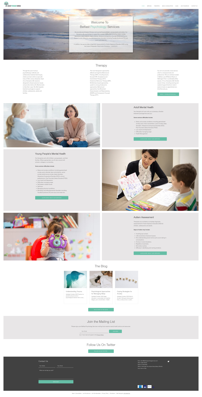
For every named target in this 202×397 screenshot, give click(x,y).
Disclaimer (112, 393)
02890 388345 (144, 362)
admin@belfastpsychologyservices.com (149, 360)
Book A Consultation (76, 393)
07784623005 (144, 364)
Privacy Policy (105, 393)
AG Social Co (127, 393)
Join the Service (86, 393)
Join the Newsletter (96, 393)
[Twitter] (168, 361)
